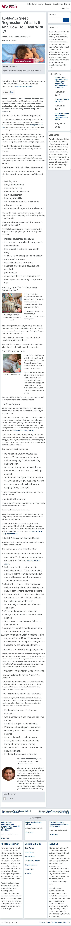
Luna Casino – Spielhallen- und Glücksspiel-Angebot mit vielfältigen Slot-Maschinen (61, 82)
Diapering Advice (31, 865)
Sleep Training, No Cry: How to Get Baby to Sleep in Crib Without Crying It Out (53, 812)
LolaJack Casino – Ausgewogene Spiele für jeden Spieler (62, 116)
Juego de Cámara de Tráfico (62, 100)
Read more (5, 838)
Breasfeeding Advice (32, 861)
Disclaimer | (59, 922)
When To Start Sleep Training (23, 430)
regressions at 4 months (23, 86)
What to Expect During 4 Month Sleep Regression (16, 811)
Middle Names (30, 856)
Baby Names (29, 852)
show (11, 92)
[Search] (66, 20)
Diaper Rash (29, 869)
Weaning (28, 873)
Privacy (42, 922)
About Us (66, 922)
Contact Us (50, 922)
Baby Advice (29, 848)
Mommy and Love (11, 922)
